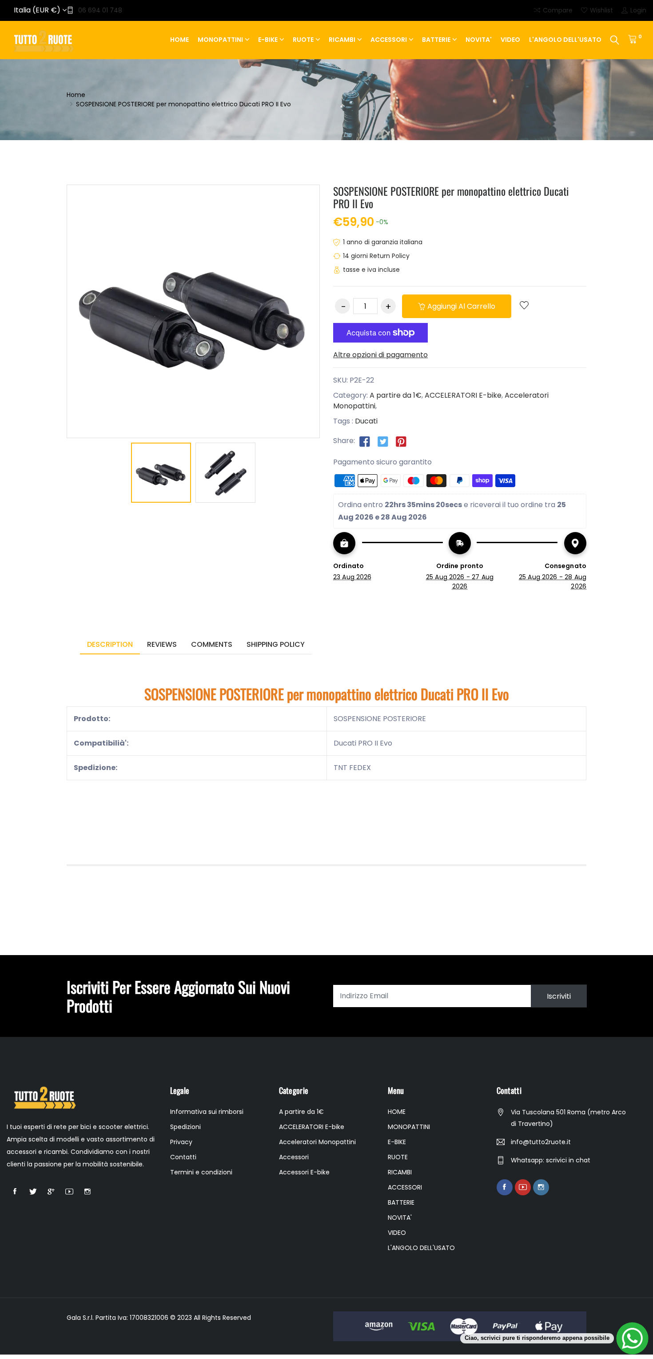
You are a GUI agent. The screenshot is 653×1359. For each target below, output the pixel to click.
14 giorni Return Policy (376, 255)
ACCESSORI (388, 39)
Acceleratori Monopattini (317, 1141)
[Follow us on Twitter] (383, 441)
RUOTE (303, 39)
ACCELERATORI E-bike (463, 395)
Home (76, 94)
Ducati (366, 421)
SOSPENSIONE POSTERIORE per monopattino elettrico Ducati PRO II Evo (451, 197)
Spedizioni (185, 1126)
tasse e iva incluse (371, 269)
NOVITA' (479, 39)
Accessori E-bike (304, 1172)
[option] (161, 474)
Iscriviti (559, 996)
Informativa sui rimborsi (206, 1111)
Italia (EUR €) (38, 10)
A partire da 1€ (396, 395)
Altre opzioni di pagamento (380, 355)
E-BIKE (268, 39)
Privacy (181, 1141)
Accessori (294, 1157)
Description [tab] (110, 644)
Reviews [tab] (162, 644)
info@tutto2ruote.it (541, 1141)
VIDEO (510, 39)
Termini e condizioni (201, 1172)
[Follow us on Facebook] (365, 441)
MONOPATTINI (220, 39)
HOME (179, 39)
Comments (211, 644)
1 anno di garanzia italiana (382, 242)
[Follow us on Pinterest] (401, 441)
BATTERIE (436, 39)
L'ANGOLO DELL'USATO (565, 39)
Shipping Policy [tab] (276, 644)
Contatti (183, 1157)
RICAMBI (342, 39)
